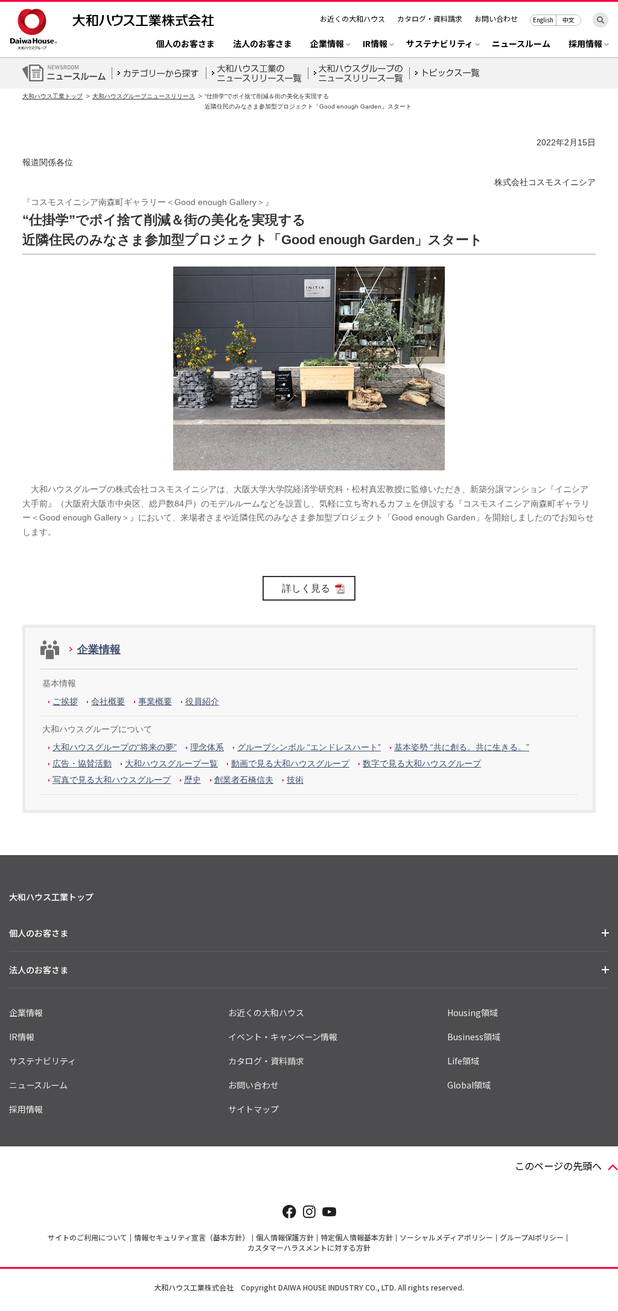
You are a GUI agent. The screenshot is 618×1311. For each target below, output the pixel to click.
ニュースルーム (521, 44)
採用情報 (26, 1109)
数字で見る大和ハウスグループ (422, 763)
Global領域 (469, 1085)
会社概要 (108, 701)
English (543, 19)
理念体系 (207, 747)
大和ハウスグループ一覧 (171, 763)
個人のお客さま (185, 44)
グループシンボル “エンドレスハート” (309, 747)
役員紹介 (202, 701)
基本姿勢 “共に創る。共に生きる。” (461, 747)
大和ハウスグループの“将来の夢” (115, 747)
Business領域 (473, 1037)
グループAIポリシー (532, 1237)
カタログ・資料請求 (429, 18)
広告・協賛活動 (82, 763)
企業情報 (99, 649)
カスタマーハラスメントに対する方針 (309, 1247)
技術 (295, 780)
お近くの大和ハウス (352, 18)
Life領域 (463, 1061)
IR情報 (21, 1037)
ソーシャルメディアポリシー (446, 1237)
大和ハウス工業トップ (52, 96)
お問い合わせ (496, 18)
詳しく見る (306, 588)
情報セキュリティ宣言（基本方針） (191, 1237)
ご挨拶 (65, 701)
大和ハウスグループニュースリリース (143, 96)
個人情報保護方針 (285, 1237)
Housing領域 (472, 1012)
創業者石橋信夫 (243, 780)
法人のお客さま (262, 44)
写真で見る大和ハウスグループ (112, 780)
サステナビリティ (42, 1061)
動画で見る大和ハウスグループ (290, 763)
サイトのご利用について (87, 1237)
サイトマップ (253, 1109)
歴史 (192, 780)
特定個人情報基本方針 (356, 1237)
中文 (568, 19)
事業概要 (155, 701)
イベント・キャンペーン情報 (282, 1037)
